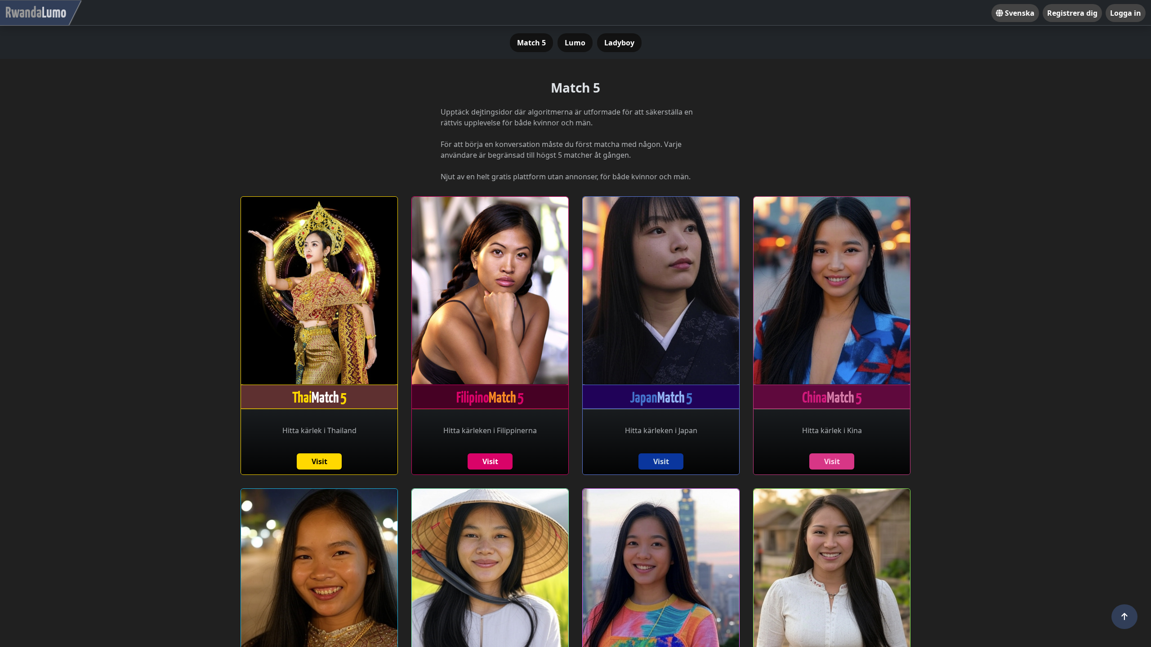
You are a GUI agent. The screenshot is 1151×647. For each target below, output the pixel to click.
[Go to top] (1124, 616)
